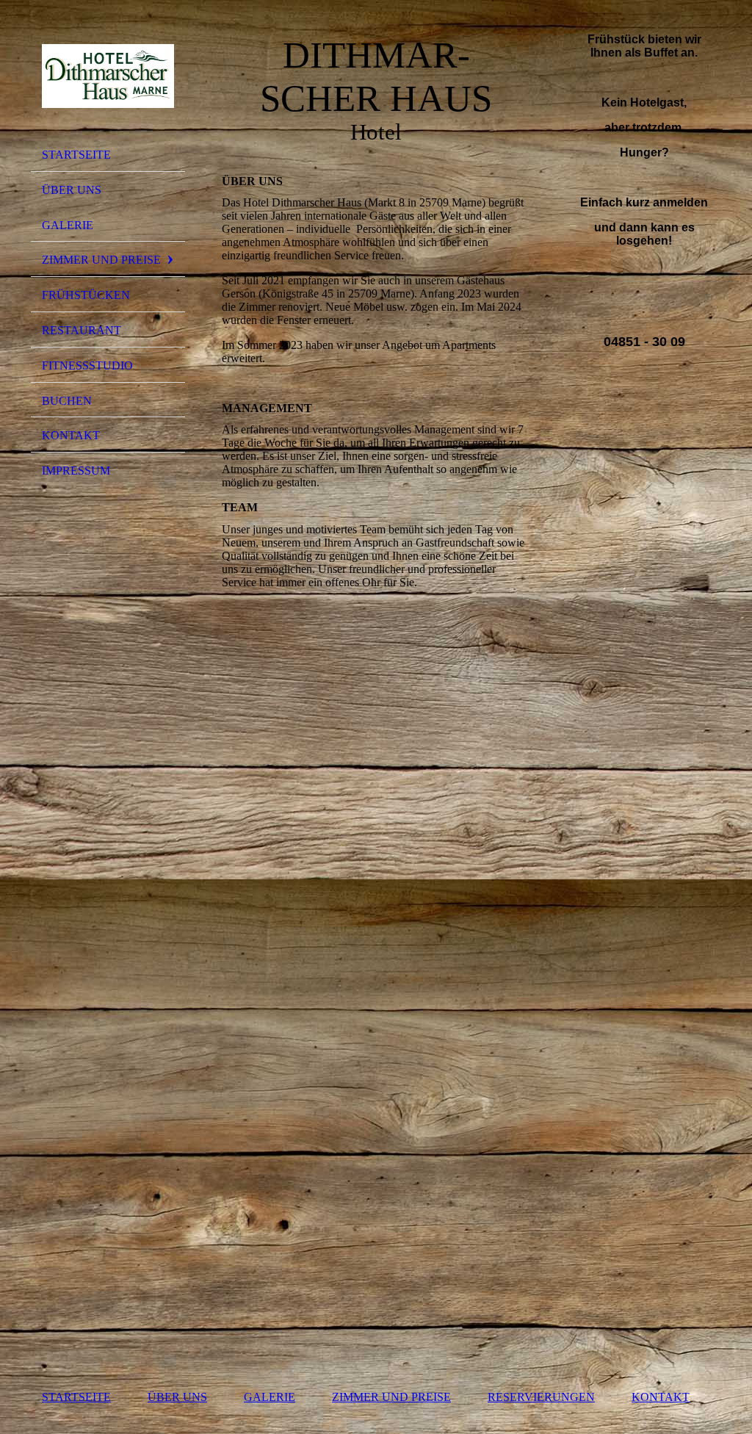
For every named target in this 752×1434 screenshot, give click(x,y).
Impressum (76, 470)
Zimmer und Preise (101, 259)
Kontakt (71, 435)
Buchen (67, 400)
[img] (108, 75)
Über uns (71, 190)
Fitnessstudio (87, 365)
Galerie (67, 225)
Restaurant (81, 330)
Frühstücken (86, 295)
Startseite (76, 154)
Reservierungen (541, 1397)
